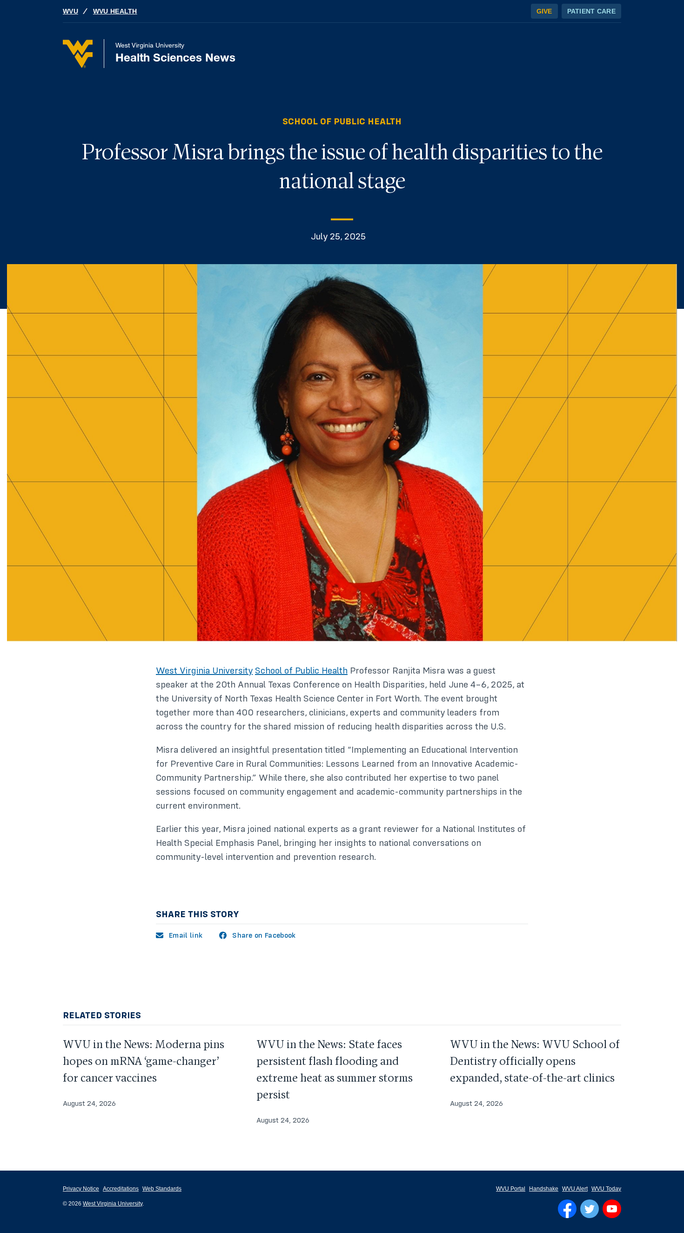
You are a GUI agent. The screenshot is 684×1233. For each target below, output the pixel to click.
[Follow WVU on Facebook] (567, 1208)
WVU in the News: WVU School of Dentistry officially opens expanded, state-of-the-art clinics (535, 1061)
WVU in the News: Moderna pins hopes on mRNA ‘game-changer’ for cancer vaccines (143, 1061)
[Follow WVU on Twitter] (589, 1208)
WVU (70, 11)
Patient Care (591, 11)
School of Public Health (342, 121)
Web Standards (161, 1188)
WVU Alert (575, 1188)
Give (544, 11)
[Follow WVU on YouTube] (612, 1208)
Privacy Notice (81, 1188)
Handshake (543, 1188)
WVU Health (115, 11)
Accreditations (121, 1188)
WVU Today (606, 1188)
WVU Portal (510, 1188)
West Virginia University (204, 671)
